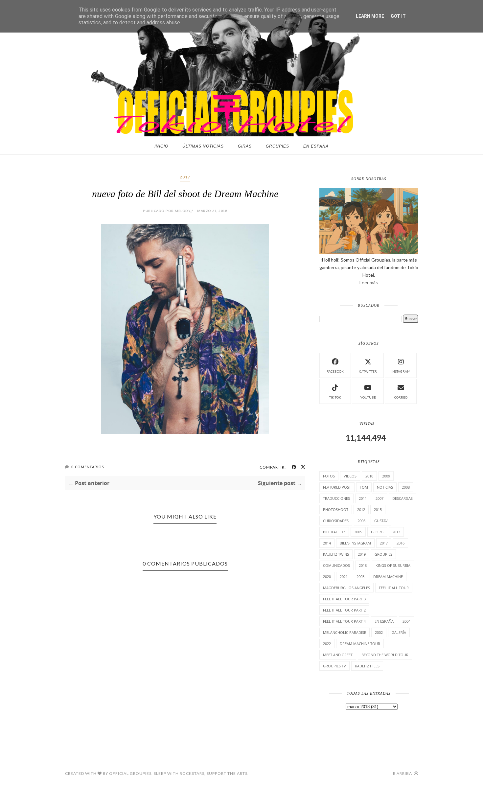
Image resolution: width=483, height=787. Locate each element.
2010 (369, 476)
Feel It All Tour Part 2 (344, 610)
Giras (245, 146)
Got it (398, 16)
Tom (364, 487)
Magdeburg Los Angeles (346, 587)
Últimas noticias (203, 146)
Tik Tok (335, 397)
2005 (358, 531)
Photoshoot (335, 509)
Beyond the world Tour (384, 654)
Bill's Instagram (355, 543)
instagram (400, 371)
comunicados (336, 565)
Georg (377, 531)
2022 (327, 643)
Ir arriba (402, 773)
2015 (378, 509)
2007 (379, 498)
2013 (396, 531)
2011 (363, 498)
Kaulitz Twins (336, 554)
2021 (344, 576)
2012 (361, 509)
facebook (335, 371)
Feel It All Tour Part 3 (344, 598)
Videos (350, 476)
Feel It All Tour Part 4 (344, 621)
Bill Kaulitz (334, 531)
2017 (185, 176)
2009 (386, 476)
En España (316, 146)
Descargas (402, 498)
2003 (360, 576)
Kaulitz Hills (367, 665)
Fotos (329, 476)
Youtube (368, 397)
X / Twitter (368, 371)
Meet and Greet (338, 654)
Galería (399, 632)
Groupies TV (334, 665)
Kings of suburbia (393, 565)
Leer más (368, 282)
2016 (400, 543)
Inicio (161, 146)
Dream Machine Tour (360, 643)
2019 (362, 554)
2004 (406, 621)
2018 (363, 565)
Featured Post (337, 487)
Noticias (385, 487)
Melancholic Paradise (344, 632)
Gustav (381, 520)
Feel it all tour (394, 587)
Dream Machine (388, 576)
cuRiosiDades (336, 520)
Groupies (277, 146)
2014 (327, 543)
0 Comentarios (87, 466)
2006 (361, 520)
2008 (406, 487)
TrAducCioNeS (336, 498)
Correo (400, 397)
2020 (327, 576)
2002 (379, 632)
